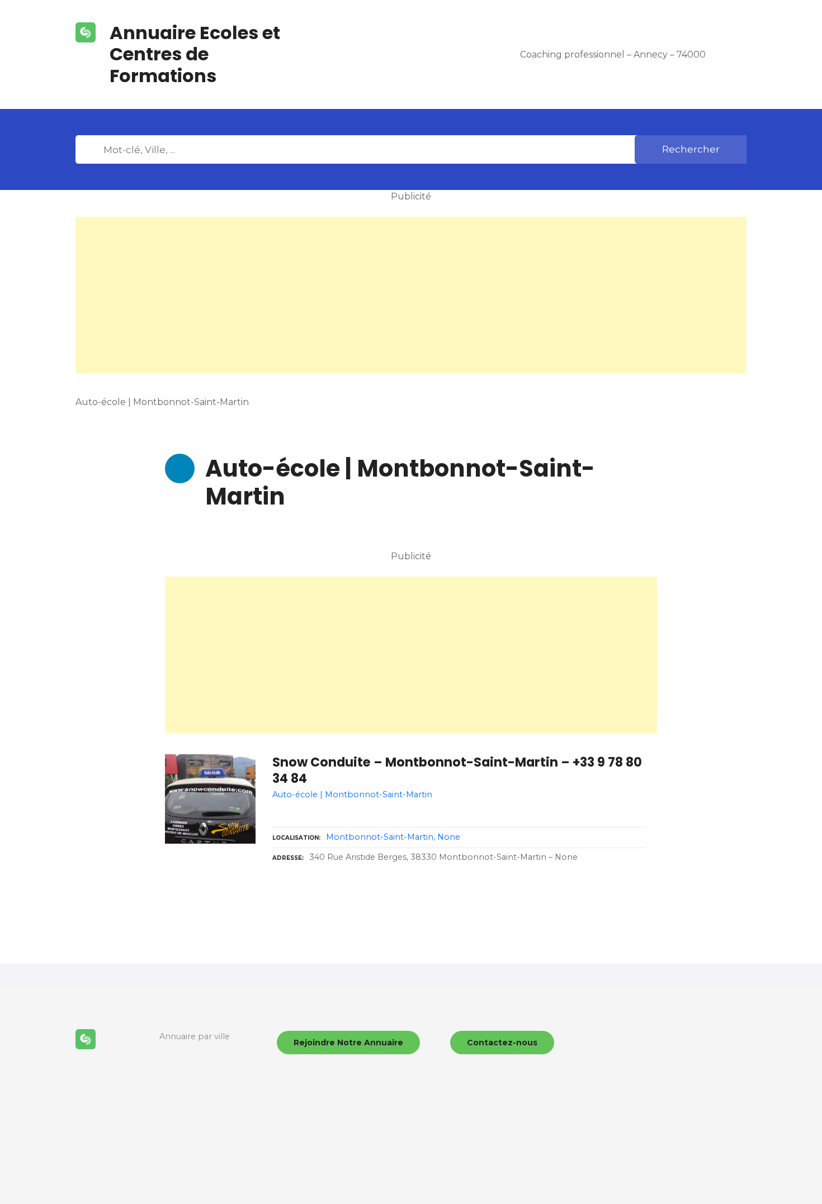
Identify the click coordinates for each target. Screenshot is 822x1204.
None (448, 837)
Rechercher (691, 149)
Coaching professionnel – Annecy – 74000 (613, 54)
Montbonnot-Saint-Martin (379, 837)
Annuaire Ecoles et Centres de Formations (195, 54)
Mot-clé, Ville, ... (92, 149)
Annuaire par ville (194, 1036)
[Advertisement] (411, 295)
